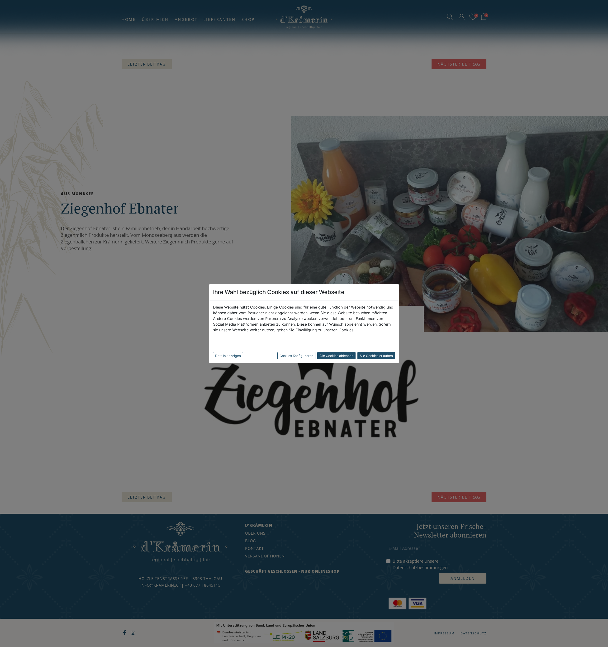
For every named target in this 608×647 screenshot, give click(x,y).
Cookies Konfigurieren (296, 356)
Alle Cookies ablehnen (336, 356)
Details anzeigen (228, 356)
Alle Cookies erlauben (376, 356)
